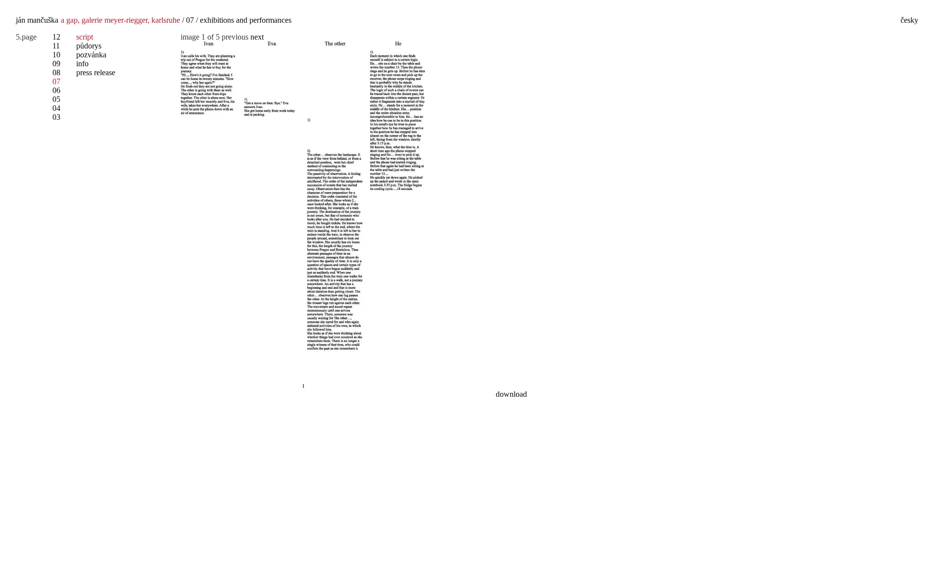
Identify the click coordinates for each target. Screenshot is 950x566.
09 (56, 63)
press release (95, 72)
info (82, 63)
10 (56, 54)
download (511, 394)
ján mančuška (37, 20)
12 (56, 37)
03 (56, 117)
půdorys (88, 46)
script (84, 37)
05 (56, 99)
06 (56, 90)
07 (190, 20)
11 (56, 46)
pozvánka (91, 54)
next (257, 37)
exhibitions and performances (245, 20)
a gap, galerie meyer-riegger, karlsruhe (120, 20)
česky (909, 20)
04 (56, 108)
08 (56, 72)
